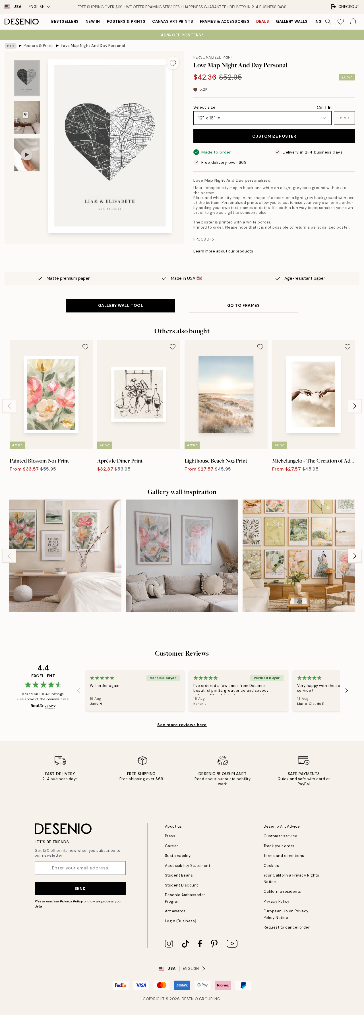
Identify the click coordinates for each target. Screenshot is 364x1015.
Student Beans (179, 875)
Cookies (271, 865)
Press (170, 836)
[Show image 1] (27, 78)
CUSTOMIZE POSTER (274, 136)
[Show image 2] (27, 117)
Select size (204, 107)
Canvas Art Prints (172, 21)
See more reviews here (182, 724)
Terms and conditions (284, 855)
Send (80, 888)
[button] (344, 118)
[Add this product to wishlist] (173, 63)
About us (173, 826)
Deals (262, 21)
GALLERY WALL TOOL (120, 305)
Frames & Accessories (224, 21)
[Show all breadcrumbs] (10, 46)
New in (93, 21)
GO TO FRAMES (243, 305)
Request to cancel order (287, 927)
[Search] (328, 22)
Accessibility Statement (187, 865)
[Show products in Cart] (353, 21)
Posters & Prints (126, 21)
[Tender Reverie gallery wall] (299, 556)
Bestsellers (65, 21)
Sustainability (178, 855)
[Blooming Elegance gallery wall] (182, 556)
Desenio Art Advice (282, 826)
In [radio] (330, 107)
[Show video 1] (27, 154)
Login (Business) (181, 921)
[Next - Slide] (355, 406)
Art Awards (175, 911)
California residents (282, 891)
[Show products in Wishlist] (340, 21)
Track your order (279, 846)
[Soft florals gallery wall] (65, 556)
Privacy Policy (71, 901)
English (37, 6)
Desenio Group (197, 999)
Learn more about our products (223, 251)
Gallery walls (292, 21)
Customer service (280, 836)
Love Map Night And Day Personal (93, 45)
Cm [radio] (320, 107)
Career (171, 846)
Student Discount (181, 885)
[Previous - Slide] (9, 406)
